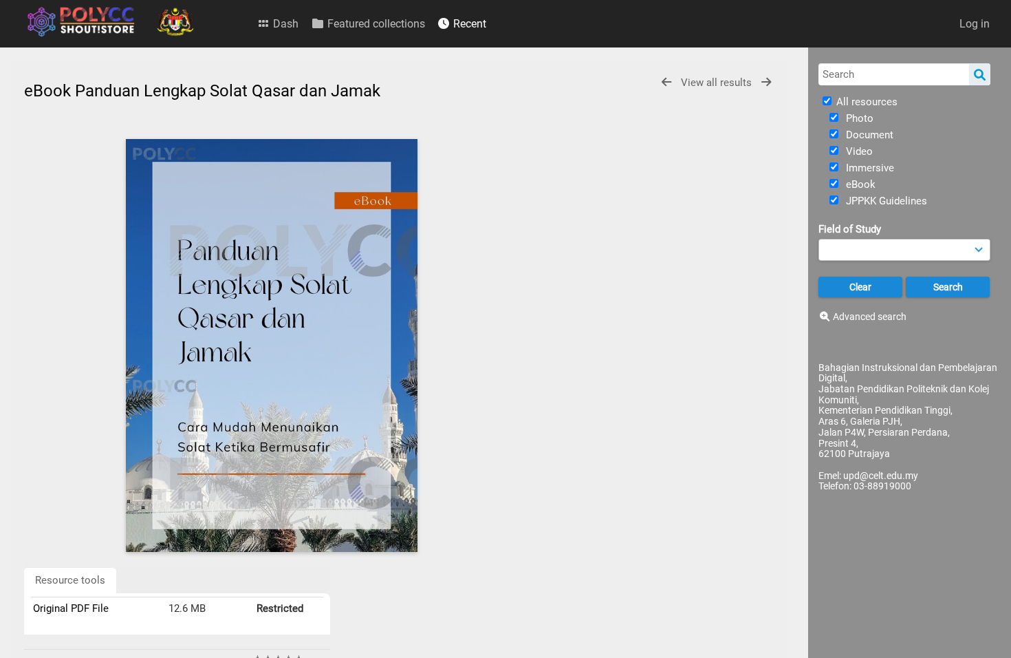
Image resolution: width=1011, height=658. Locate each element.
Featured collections (375, 23)
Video (858, 151)
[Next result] (766, 82)
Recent (468, 23)
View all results (717, 82)
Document (868, 135)
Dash (284, 23)
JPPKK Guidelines (885, 201)
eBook (859, 184)
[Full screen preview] (271, 345)
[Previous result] (666, 82)
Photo (858, 118)
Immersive (868, 168)
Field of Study (849, 229)
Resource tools (70, 580)
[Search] (979, 74)
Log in (974, 23)
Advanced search (869, 316)
